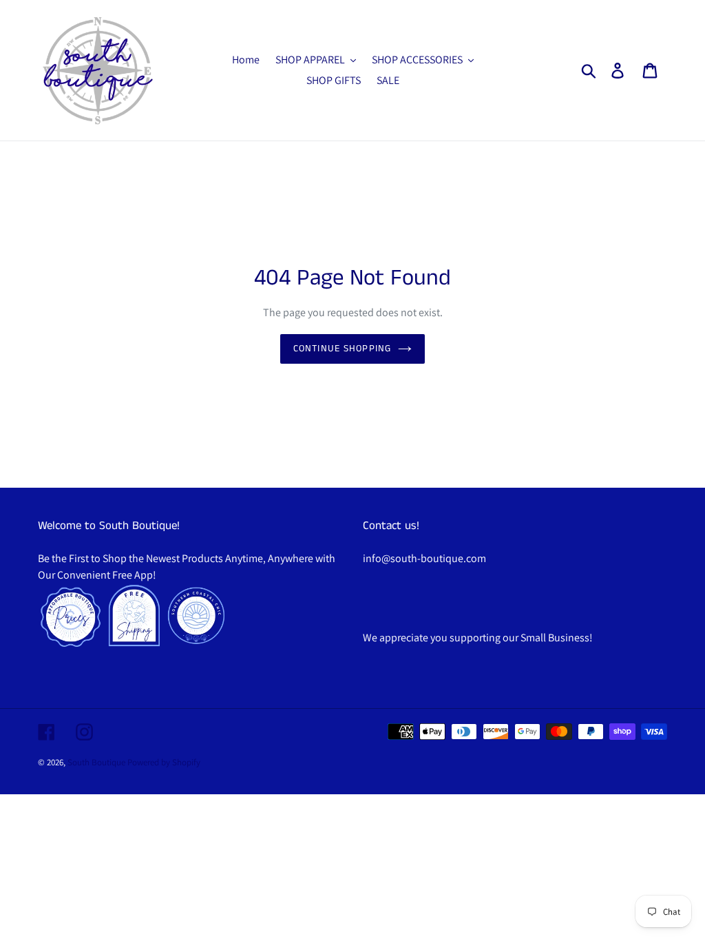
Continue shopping (342, 348)
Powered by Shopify (163, 762)
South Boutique (96, 762)
